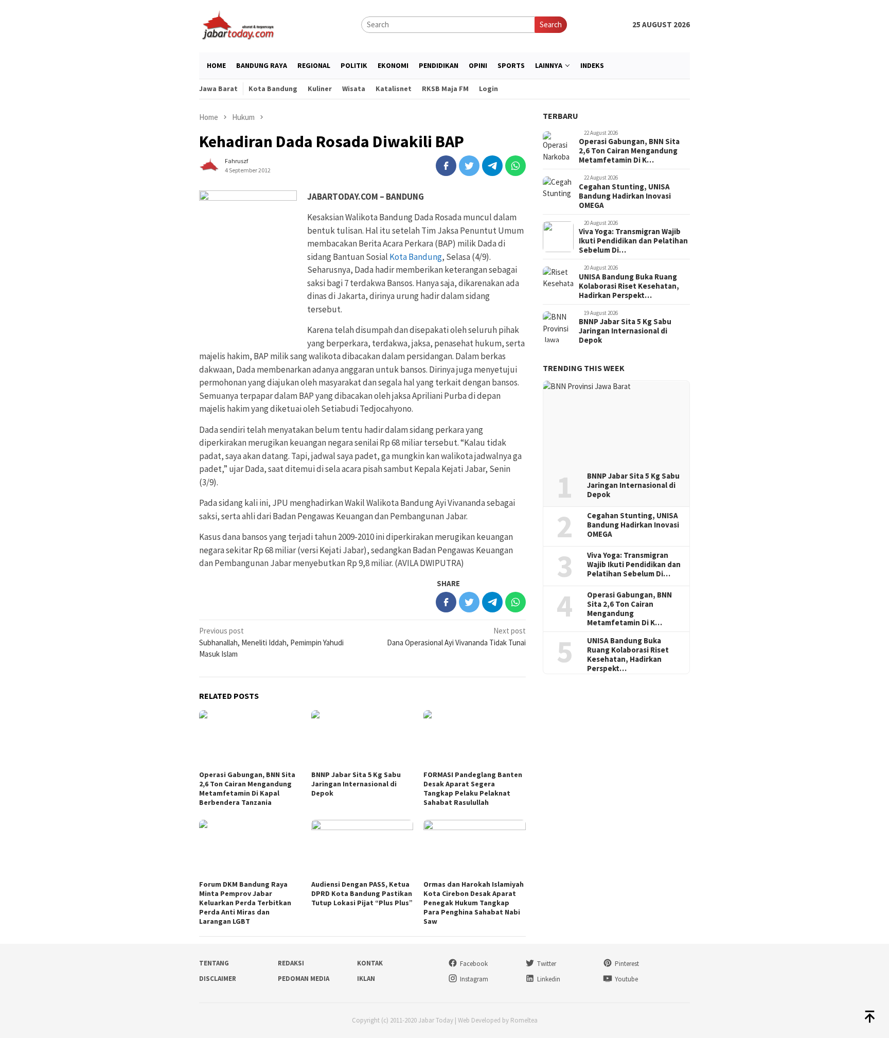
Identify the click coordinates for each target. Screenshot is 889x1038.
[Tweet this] (469, 165)
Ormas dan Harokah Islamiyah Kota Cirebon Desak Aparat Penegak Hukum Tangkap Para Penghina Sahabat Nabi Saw (473, 902)
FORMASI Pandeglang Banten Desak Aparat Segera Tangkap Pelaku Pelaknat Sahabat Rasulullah (472, 788)
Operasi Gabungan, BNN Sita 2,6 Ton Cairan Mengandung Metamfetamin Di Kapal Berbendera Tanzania (247, 788)
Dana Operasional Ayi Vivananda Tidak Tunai (456, 636)
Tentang (214, 963)
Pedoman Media (303, 978)
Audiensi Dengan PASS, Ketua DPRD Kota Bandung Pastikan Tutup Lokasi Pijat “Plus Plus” (362, 893)
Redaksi (291, 963)
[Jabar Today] (237, 24)
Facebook (474, 963)
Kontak (370, 963)
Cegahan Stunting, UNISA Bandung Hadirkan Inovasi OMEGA (625, 196)
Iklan (366, 978)
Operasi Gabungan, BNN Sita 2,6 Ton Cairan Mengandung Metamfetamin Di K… (629, 151)
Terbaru (560, 116)
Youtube (626, 979)
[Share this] (446, 165)
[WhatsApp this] (515, 165)
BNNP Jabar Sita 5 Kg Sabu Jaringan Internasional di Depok (356, 784)
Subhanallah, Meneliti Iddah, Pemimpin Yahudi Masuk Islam (271, 642)
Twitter (546, 963)
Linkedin (548, 979)
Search (551, 24)
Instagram (474, 979)
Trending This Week (584, 368)
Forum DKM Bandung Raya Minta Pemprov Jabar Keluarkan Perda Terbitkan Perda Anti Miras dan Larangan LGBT (245, 902)
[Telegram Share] (492, 165)
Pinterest (627, 963)
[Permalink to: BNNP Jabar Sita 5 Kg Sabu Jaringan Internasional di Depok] (362, 738)
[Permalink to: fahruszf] (209, 164)
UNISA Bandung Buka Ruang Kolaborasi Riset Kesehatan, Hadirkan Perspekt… (629, 286)
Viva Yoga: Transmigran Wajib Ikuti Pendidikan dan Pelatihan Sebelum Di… (633, 241)
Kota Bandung (415, 256)
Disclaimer (217, 978)
